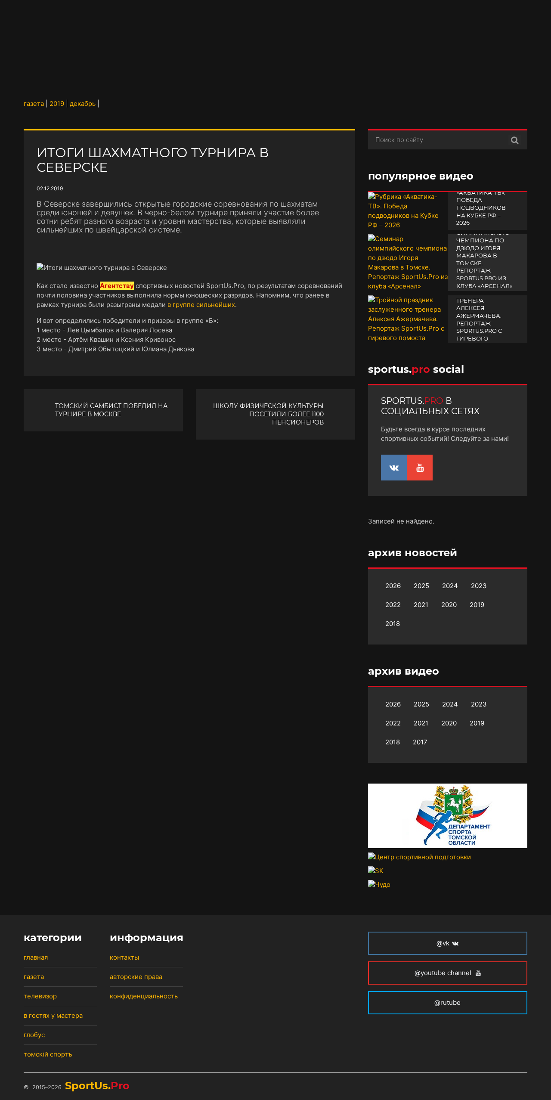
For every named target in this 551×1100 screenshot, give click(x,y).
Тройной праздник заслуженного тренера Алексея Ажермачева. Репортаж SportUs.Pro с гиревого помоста (481, 312)
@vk (442, 943)
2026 (393, 586)
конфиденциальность (144, 996)
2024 (450, 586)
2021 (421, 605)
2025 (421, 586)
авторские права (136, 977)
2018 (392, 624)
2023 (479, 586)
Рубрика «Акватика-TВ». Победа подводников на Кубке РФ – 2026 (481, 203)
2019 (477, 605)
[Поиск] (514, 140)
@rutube (447, 1002)
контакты (124, 957)
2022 (393, 605)
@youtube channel (444, 973)
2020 (449, 605)
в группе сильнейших (201, 305)
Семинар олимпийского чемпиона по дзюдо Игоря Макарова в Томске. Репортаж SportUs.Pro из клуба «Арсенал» (484, 255)
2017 (420, 742)
